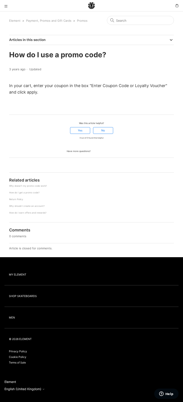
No (103, 130)
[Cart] (177, 5)
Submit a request (103, 151)
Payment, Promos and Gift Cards (48, 20)
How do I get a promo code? (24, 192)
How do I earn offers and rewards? (27, 212)
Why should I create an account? (27, 206)
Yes (80, 130)
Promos (82, 20)
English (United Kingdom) (23, 389)
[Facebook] (11, 107)
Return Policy (16, 199)
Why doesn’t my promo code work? (28, 185)
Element (15, 20)
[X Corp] (17, 107)
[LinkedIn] (24, 107)
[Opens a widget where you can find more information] (166, 394)
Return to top (19, 165)
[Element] (91, 6)
